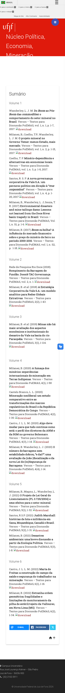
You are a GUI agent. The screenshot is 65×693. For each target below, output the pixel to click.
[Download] (23, 129)
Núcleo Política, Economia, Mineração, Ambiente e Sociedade (25, 55)
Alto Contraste (31, 16)
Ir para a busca (41, 7)
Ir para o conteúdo (7, 7)
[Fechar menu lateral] (55, 22)
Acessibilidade (44, 16)
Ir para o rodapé (6, 12)
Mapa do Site (19, 16)
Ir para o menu (25, 7)
